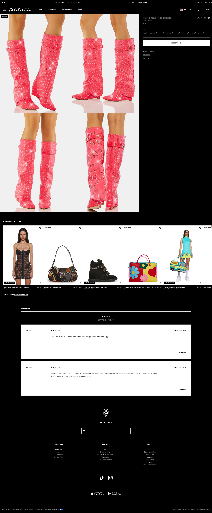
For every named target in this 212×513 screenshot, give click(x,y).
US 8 (177, 33)
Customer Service (105, 459)
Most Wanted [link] (67, 9)
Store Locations (150, 452)
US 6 (144, 33)
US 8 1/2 (185, 33)
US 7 (160, 33)
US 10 (200, 33)
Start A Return (59, 457)
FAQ (105, 449)
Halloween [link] (52, 9)
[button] (67, 2)
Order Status (59, 449)
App (150, 462)
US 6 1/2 (153, 33)
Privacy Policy (6, 509)
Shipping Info (105, 452)
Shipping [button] (146, 58)
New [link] (40, 9)
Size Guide (150, 454)
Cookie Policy (28, 509)
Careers (150, 457)
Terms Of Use (17, 509)
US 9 (193, 33)
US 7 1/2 (169, 33)
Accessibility (39, 509)
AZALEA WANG (147, 20)
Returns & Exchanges (105, 454)
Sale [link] (80, 9)
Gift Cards (150, 459)
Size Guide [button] (146, 54)
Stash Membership (150, 465)
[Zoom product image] (34, 63)
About (150, 449)
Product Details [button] (148, 51)
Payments (105, 457)
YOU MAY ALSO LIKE (12, 221)
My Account (59, 452)
